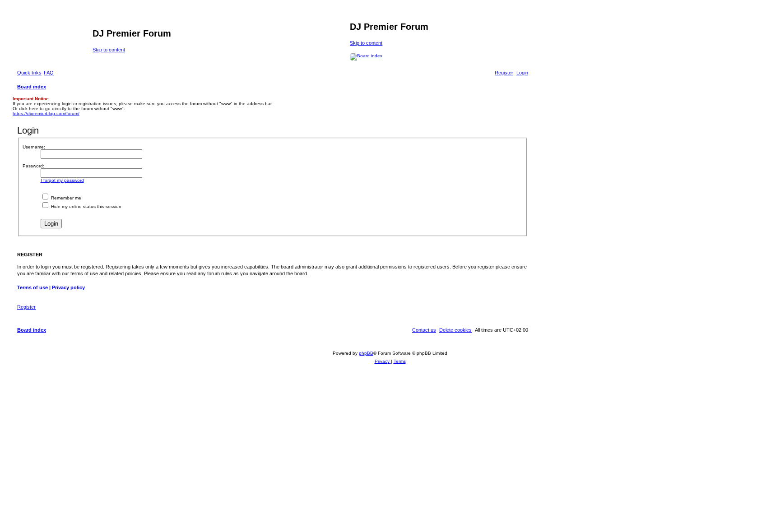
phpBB (366, 353)
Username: (34, 146)
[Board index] (54, 36)
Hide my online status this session (85, 206)
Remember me (65, 197)
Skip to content (109, 49)
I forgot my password (62, 180)
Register (26, 307)
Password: (33, 165)
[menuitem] (49, 72)
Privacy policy (68, 287)
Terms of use (32, 287)
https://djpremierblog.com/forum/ (46, 113)
